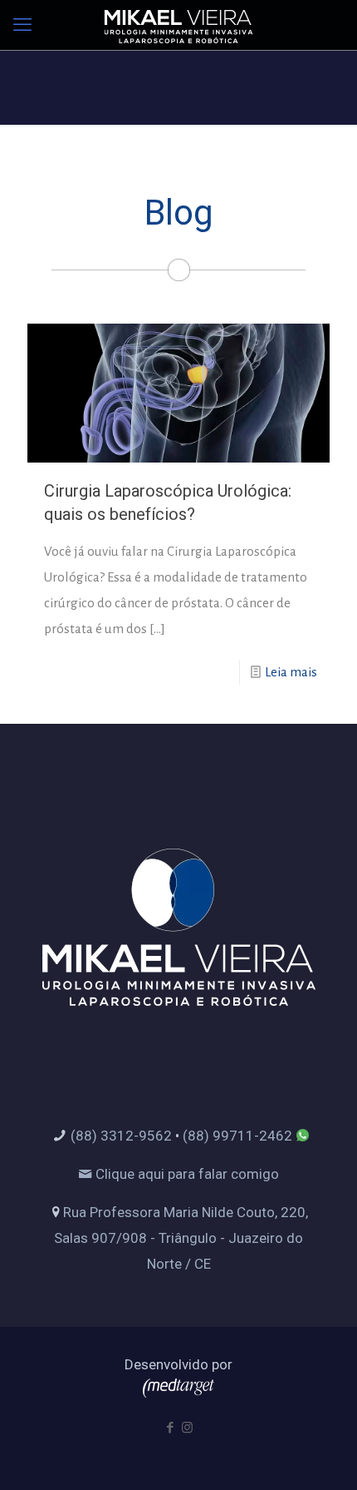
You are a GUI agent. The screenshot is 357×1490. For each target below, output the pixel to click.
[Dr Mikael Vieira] (178, 25)
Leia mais (291, 672)
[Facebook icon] (170, 1427)
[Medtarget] (178, 1392)
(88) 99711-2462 (237, 1135)
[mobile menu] (22, 25)
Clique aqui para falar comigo (185, 1174)
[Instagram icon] (187, 1427)
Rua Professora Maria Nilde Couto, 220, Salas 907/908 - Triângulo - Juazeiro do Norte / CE (181, 1238)
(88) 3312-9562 (121, 1135)
